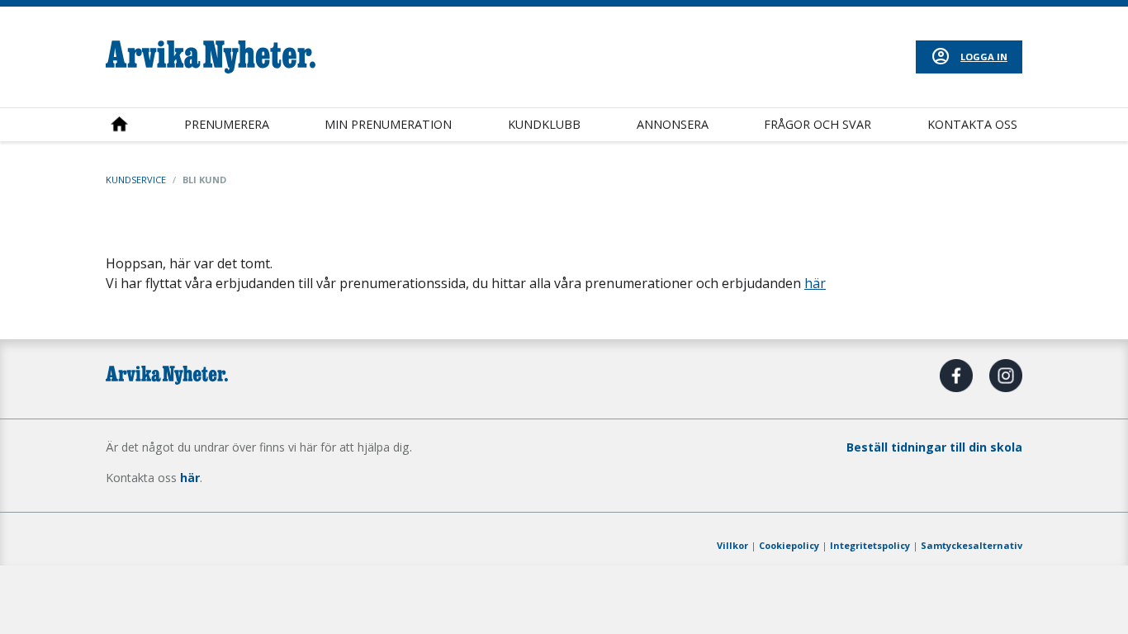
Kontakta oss (972, 124)
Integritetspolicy (870, 545)
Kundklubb (544, 124)
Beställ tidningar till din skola (934, 447)
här (815, 283)
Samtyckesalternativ (971, 545)
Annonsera (673, 124)
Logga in (983, 56)
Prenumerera (226, 124)
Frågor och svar (817, 124)
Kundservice (136, 179)
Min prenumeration (388, 124)
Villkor (732, 545)
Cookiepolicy (789, 545)
